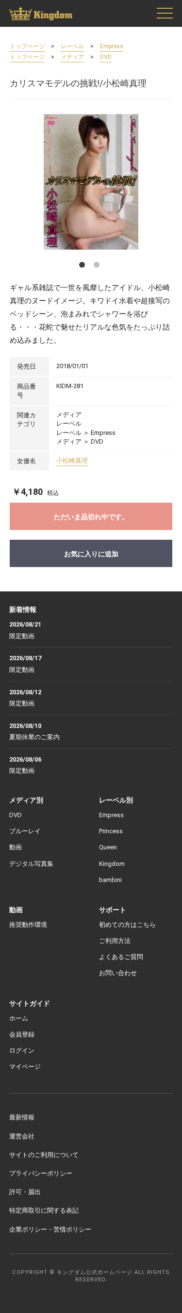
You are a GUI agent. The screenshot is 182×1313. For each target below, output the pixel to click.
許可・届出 (25, 1191)
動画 (15, 847)
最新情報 (21, 1117)
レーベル (72, 46)
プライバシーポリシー (40, 1173)
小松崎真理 (72, 460)
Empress (111, 46)
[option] (91, 181)
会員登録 (21, 1034)
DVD (106, 57)
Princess (111, 831)
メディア (72, 57)
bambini (110, 879)
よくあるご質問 (121, 956)
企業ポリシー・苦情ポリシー (50, 1229)
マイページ (25, 1066)
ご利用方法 (115, 940)
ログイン (21, 1050)
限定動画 (21, 636)
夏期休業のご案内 (34, 737)
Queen (108, 847)
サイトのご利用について (44, 1154)
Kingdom (112, 863)
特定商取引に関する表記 (44, 1210)
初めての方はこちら (127, 924)
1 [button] (84, 267)
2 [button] (98, 267)
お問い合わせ (118, 973)
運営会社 (21, 1136)
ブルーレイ (25, 831)
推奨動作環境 (28, 924)
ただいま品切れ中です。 (91, 517)
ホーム (18, 1018)
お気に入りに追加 (91, 554)
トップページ (27, 46)
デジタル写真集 (31, 863)
